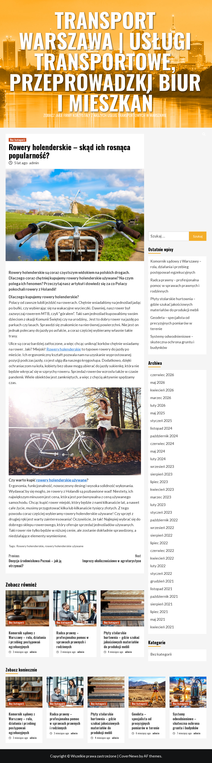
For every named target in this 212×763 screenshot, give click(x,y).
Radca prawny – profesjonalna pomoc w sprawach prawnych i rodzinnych (72, 639)
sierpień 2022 (161, 535)
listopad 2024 (161, 428)
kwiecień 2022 (162, 558)
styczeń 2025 (161, 420)
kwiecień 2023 (162, 489)
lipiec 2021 (159, 611)
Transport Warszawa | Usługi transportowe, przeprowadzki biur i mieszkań (105, 61)
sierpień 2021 (161, 604)
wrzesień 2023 (162, 466)
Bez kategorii (17, 139)
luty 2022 (157, 565)
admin (34, 162)
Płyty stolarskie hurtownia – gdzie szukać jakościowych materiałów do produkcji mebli (121, 639)
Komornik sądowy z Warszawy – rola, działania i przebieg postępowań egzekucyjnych (27, 639)
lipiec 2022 (159, 543)
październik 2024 (164, 436)
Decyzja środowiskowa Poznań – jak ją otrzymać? (35, 560)
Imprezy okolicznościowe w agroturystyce (111, 558)
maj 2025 (157, 413)
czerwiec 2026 (162, 374)
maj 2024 (157, 451)
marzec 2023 (160, 497)
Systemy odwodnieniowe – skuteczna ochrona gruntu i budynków (172, 342)
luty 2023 (157, 504)
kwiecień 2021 (162, 627)
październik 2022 (164, 520)
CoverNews (129, 756)
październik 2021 (164, 596)
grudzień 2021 (161, 581)
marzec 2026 (160, 397)
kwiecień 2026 (162, 390)
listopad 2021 (161, 588)
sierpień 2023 (161, 474)
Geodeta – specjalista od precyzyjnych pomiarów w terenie (171, 323)
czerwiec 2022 (162, 550)
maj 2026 (157, 382)
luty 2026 (157, 405)
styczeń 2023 (161, 512)
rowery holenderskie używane (61, 480)
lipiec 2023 (159, 481)
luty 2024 (157, 458)
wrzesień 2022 (162, 527)
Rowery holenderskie (63, 349)
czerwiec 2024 (162, 443)
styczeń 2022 (161, 573)
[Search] (203, 134)
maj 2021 (157, 619)
